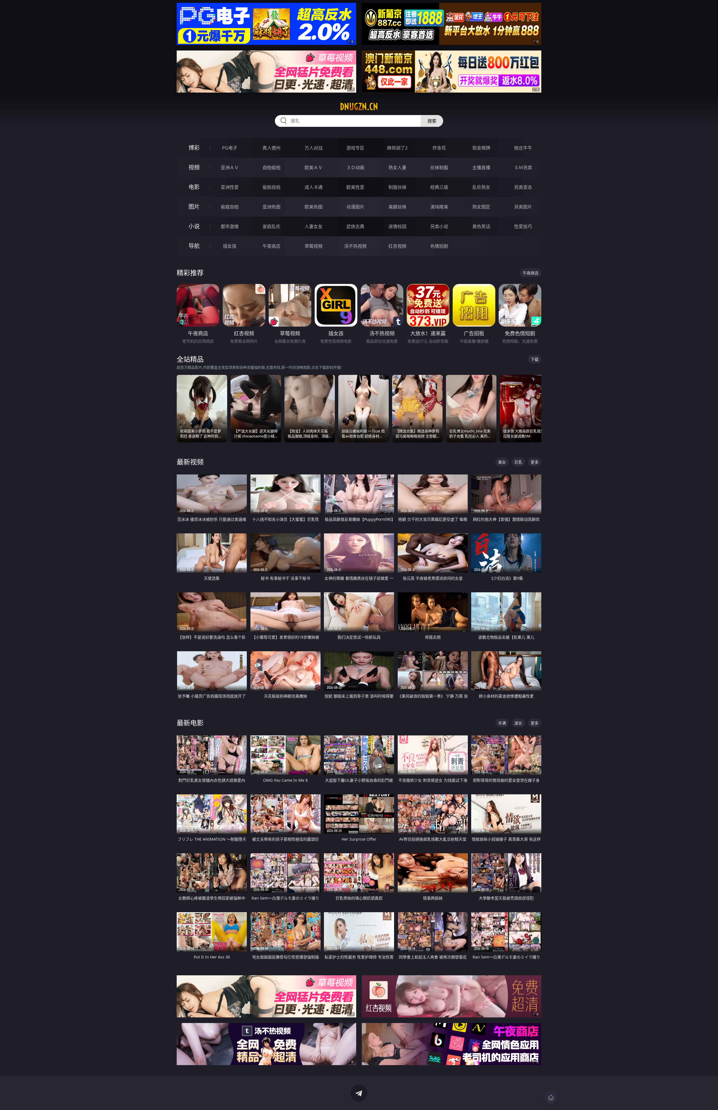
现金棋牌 (481, 148)
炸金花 (439, 148)
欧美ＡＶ (314, 167)
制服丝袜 (397, 187)
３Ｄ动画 (355, 167)
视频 (194, 167)
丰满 (502, 723)
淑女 (518, 723)
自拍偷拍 (271, 167)
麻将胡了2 (397, 148)
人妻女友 (314, 226)
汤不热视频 (355, 246)
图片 (194, 206)
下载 (534, 359)
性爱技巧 (523, 226)
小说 (194, 226)
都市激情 (230, 226)
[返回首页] (551, 1097)
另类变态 (523, 187)
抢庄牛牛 (523, 148)
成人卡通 (314, 187)
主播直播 (481, 167)
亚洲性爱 (230, 187)
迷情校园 (397, 226)
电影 (194, 187)
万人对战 (314, 148)
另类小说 (439, 226)
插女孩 (229, 246)
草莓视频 (314, 246)
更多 (534, 462)
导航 (194, 246)
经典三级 (439, 187)
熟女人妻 (397, 167)
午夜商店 (271, 246)
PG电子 (229, 148)
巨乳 (518, 462)
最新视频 (190, 461)
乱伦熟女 (481, 187)
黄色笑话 (481, 226)
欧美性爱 (355, 187)
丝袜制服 (439, 167)
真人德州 (271, 148)
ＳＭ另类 (523, 167)
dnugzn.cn (359, 106)
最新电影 (190, 722)
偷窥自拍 (230, 207)
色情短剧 (439, 246)
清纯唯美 (439, 207)
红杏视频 (397, 246)
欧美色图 (314, 207)
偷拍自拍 (271, 187)
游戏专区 (355, 148)
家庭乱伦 (271, 226)
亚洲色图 (271, 207)
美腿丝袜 (397, 207)
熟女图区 (481, 207)
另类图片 (523, 207)
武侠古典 (355, 226)
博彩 (194, 148)
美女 (502, 462)
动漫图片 (355, 207)
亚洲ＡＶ (230, 167)
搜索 (431, 121)
